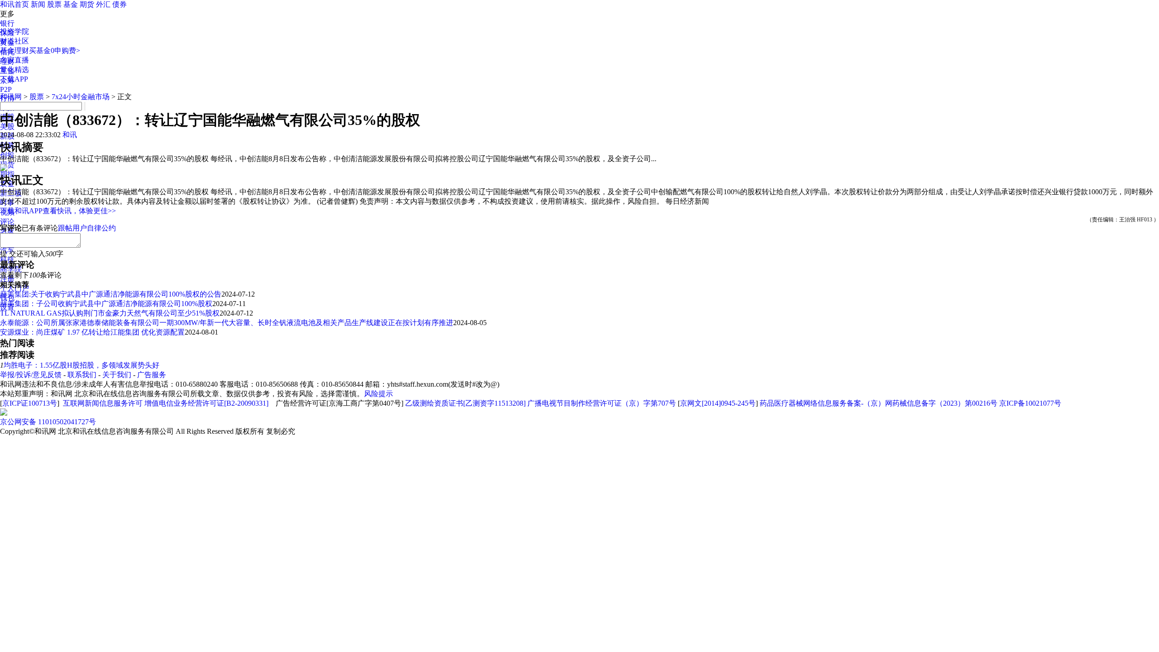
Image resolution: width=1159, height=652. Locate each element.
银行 (7, 23)
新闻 (38, 4)
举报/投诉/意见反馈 (31, 375)
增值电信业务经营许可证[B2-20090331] (206, 403)
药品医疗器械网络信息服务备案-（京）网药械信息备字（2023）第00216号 (878, 403)
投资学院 (14, 31)
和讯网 (11, 97)
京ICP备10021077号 (1030, 403)
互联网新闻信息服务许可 (103, 403)
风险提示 (378, 394)
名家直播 (14, 60)
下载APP (14, 79)
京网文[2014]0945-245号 (718, 403)
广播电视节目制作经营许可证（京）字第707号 (601, 403)
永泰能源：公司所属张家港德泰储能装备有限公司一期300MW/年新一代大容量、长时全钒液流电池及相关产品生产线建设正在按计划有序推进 (226, 322)
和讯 (69, 135)
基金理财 (14, 50)
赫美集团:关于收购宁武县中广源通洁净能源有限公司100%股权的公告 (110, 294)
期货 (87, 4)
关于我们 (116, 375)
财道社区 (14, 41)
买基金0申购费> (54, 50)
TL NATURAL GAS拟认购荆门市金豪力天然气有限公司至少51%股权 (110, 313)
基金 (70, 4)
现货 (7, 164)
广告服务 (151, 375)
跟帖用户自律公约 (87, 228)
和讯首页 (14, 4)
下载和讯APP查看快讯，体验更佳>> (58, 211)
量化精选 (14, 69)
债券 (119, 4)
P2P (6, 89)
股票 (54, 4)
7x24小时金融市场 (81, 97)
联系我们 (81, 375)
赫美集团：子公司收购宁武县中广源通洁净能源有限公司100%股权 (106, 303)
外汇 (103, 4)
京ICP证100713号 (29, 403)
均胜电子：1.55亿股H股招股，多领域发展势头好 (81, 365)
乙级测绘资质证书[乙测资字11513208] (465, 403)
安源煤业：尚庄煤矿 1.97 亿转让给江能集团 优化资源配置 (92, 332)
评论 (7, 221)
